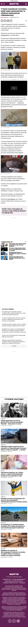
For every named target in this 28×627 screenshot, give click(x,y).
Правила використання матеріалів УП (14, 581)
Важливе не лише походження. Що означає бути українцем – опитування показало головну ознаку (14, 500)
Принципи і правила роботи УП (10, 582)
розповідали (11, 199)
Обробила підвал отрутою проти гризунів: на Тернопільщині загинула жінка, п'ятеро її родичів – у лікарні (13, 448)
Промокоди (22, 582)
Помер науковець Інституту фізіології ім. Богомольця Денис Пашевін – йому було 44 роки (12, 422)
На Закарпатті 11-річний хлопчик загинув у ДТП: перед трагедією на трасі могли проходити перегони (14, 313)
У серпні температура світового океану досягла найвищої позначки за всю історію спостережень (13, 319)
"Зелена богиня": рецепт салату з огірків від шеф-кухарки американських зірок (14, 324)
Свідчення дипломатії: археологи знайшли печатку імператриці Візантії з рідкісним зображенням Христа (13, 341)
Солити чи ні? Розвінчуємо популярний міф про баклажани (13, 336)
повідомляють (5, 35)
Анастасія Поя (4, 17)
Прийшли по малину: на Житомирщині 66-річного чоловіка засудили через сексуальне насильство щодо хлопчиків (14, 330)
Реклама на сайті (7, 579)
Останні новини (8, 309)
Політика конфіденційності (18, 579)
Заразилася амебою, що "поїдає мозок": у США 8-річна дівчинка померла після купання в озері (12, 474)
